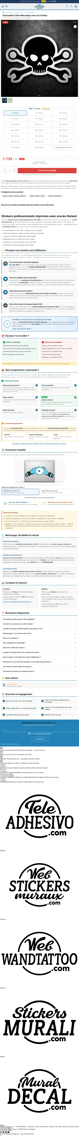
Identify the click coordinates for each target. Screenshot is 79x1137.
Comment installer (41, 768)
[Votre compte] (71, 6)
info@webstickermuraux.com (10, 782)
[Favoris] (67, 6)
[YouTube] (8, 1132)
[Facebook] (3, 1132)
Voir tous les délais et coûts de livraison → (17, 602)
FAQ (33, 768)
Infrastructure (27, 772)
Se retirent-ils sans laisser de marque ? (17, 666)
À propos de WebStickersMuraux (11, 772)
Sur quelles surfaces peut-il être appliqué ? (19, 619)
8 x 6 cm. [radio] (39, 113)
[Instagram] (1, 1132)
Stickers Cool (19, 12)
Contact (3, 780)
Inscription (40, 739)
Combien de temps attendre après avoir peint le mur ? (23, 629)
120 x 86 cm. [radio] (39, 147)
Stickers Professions (55, 196)
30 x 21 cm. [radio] (39, 124)
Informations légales (7, 776)
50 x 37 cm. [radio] (63, 130)
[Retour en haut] (1, 1136)
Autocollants (9, 12)
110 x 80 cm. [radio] (15, 147)
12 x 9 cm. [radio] (15, 119)
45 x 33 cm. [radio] (39, 130)
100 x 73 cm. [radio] (63, 142)
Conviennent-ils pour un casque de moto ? (18, 671)
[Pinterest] (6, 1132)
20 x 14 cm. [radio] (63, 119)
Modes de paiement (19, 768)
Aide (30, 782)
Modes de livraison (6, 768)
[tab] (4, 100)
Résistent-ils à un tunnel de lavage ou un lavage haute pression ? (27, 662)
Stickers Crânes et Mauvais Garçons (14, 196)
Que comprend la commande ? (14, 643)
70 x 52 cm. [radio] (63, 136)
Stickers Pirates (29, 12)
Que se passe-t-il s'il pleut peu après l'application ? (22, 657)
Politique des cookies (51, 777)
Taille (39, 108)
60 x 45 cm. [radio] (39, 136)
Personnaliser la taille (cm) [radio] (63, 147)
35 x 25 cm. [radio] (63, 124)
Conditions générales (7, 777)
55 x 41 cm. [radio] (15, 136)
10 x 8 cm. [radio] (63, 113)
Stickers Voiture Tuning (37, 196)
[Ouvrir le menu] (4, 6)
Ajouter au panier (47, 170)
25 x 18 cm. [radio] (16, 124)
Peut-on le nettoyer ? (11, 638)
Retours (29, 768)
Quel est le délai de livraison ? (14, 648)
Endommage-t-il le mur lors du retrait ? (17, 633)
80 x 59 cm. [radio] (15, 142)
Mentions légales (38, 777)
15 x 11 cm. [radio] (39, 119)
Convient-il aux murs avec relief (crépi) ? (18, 624)
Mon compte (24, 782)
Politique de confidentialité (43, 734)
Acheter (3, 766)
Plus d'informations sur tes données (10, 744)
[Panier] (76, 6)
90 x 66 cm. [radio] (39, 142)
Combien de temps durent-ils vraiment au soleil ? (21, 652)
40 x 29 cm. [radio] (15, 130)
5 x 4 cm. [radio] (12, 112)
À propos (4, 771)
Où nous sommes (38, 772)
